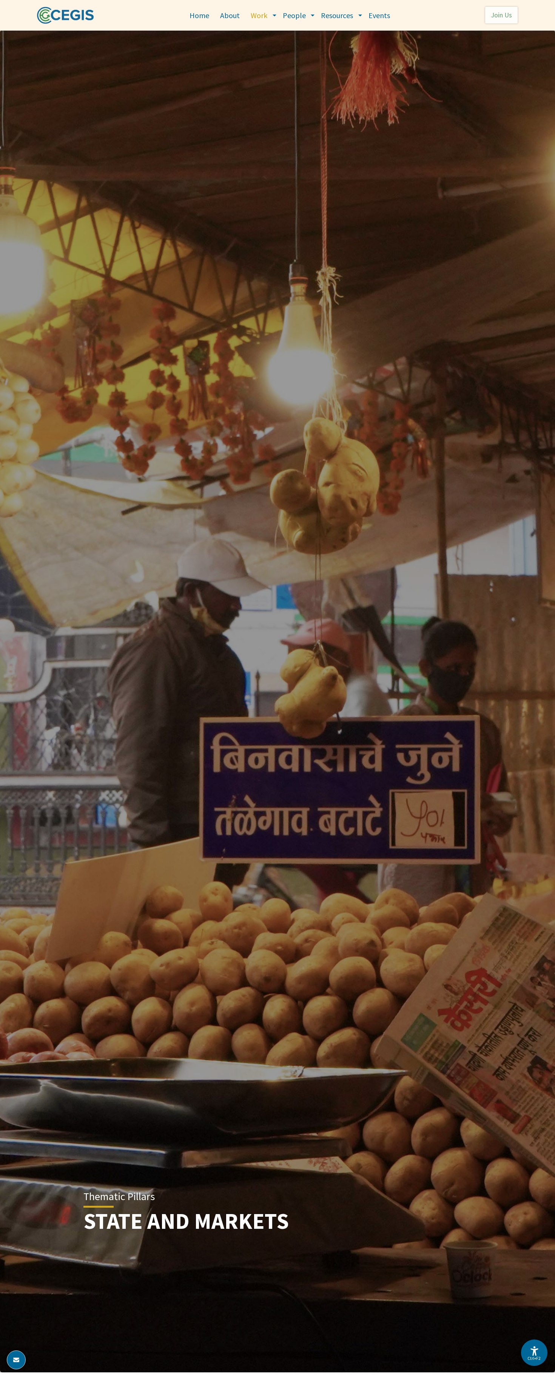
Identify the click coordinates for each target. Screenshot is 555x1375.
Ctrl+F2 (533, 1358)
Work (259, 15)
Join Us (501, 15)
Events (379, 15)
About (230, 15)
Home (199, 15)
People (294, 15)
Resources (337, 15)
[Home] (68, 15)
